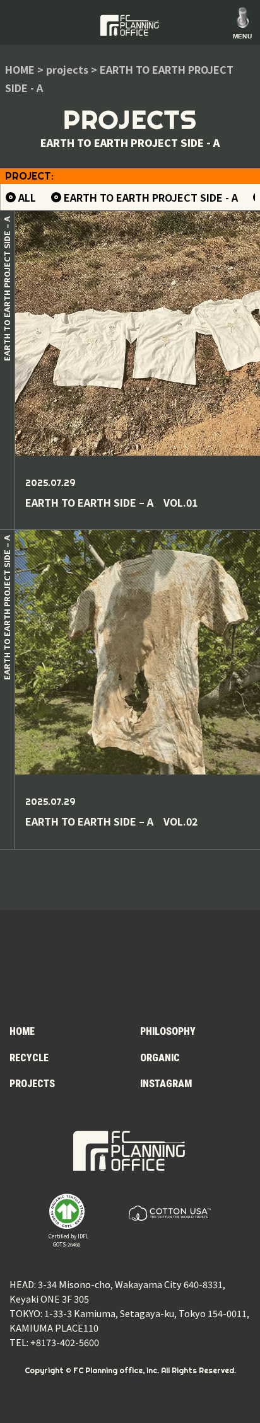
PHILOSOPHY (168, 1031)
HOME (22, 1031)
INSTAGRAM (166, 1084)
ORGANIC (160, 1058)
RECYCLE (29, 1058)
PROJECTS (32, 1084)
